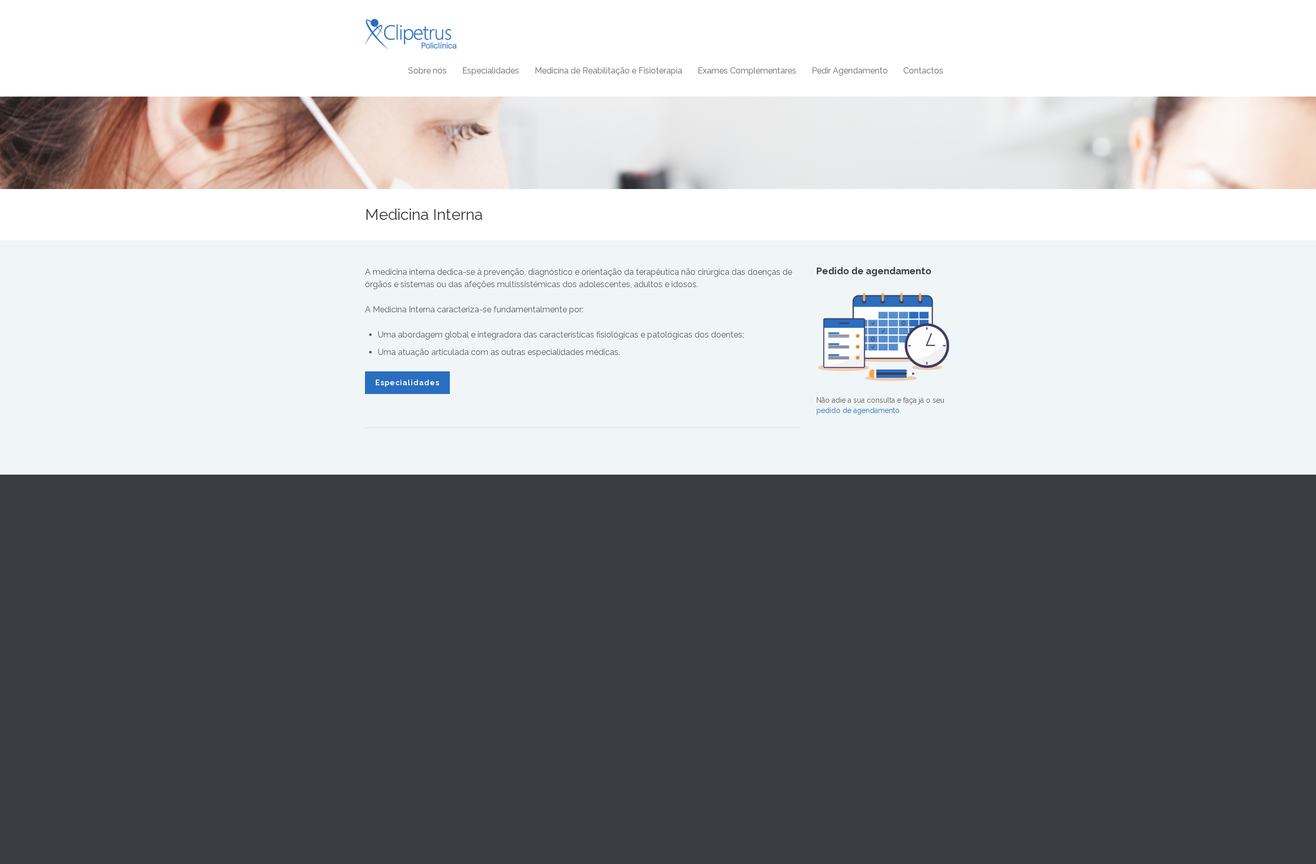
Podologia (533, 755)
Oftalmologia (537, 681)
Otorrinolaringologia (549, 693)
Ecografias (683, 719)
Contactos (923, 71)
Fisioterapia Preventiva (702, 595)
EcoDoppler (686, 731)
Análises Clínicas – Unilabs (710, 694)
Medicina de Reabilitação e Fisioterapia (608, 71)
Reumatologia (539, 730)
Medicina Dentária (545, 669)
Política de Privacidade (853, 570)
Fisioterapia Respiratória (705, 632)
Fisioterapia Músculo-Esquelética (720, 644)
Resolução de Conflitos (855, 595)
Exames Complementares (747, 71)
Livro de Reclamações (853, 607)
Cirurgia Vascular (544, 595)
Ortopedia (532, 706)
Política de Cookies (848, 582)
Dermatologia (538, 607)
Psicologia (533, 743)
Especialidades (490, 71)
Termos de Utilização (851, 558)
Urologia (530, 767)
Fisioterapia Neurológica (706, 619)
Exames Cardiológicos (703, 706)
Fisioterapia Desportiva (703, 607)
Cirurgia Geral (538, 582)
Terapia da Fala (690, 558)
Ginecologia (536, 619)
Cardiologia (535, 570)
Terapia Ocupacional (700, 570)
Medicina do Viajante (550, 656)
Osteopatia (683, 582)
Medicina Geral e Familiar (557, 558)
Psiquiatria (532, 718)
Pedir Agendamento (850, 71)
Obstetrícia (533, 632)
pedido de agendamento (858, 410)
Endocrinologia (541, 644)
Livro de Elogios (843, 619)
